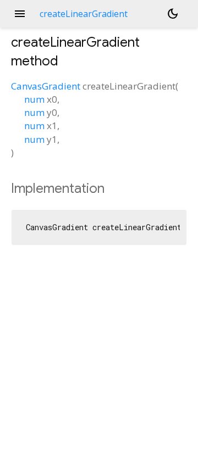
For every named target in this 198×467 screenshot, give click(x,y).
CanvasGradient (45, 86)
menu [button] (19, 13)
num (34, 99)
